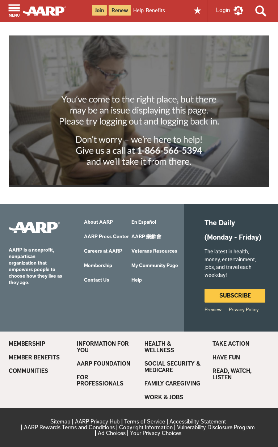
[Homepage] (48, 10)
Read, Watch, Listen (232, 374)
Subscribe (235, 295)
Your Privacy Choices (155, 433)
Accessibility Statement (197, 421)
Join (99, 10)
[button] (14, 11)
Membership (27, 344)
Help (138, 10)
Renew (119, 10)
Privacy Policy (244, 309)
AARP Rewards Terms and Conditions (69, 427)
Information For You (103, 347)
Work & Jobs (163, 397)
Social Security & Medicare (172, 366)
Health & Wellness (159, 347)
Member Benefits (34, 357)
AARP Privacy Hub (97, 421)
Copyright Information (146, 427)
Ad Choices (112, 433)
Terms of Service (144, 421)
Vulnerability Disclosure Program (216, 427)
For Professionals (100, 380)
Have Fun (226, 357)
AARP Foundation (103, 363)
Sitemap (60, 421)
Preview (213, 309)
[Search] (260, 11)
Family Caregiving (172, 383)
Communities (28, 371)
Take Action (230, 344)
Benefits (155, 10)
